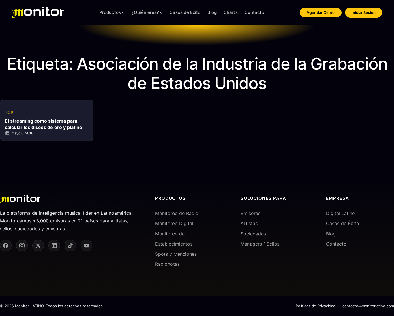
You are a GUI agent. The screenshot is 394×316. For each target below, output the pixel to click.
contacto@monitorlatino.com (368, 306)
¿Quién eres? (145, 12)
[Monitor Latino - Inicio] (38, 12)
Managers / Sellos (260, 244)
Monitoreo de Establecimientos (173, 239)
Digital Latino (340, 213)
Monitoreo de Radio (176, 213)
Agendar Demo (321, 12)
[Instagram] (22, 245)
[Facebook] (6, 245)
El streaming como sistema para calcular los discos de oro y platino (43, 124)
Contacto (336, 244)
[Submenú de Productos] (123, 12)
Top (9, 112)
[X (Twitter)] (38, 245)
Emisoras (250, 213)
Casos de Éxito (342, 223)
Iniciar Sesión (364, 12)
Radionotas (167, 264)
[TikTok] (70, 245)
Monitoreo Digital (174, 223)
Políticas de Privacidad (315, 306)
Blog (331, 234)
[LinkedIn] (54, 245)
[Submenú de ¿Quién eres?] (161, 12)
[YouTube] (86, 245)
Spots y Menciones (176, 254)
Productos (110, 12)
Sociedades (253, 234)
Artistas (249, 223)
